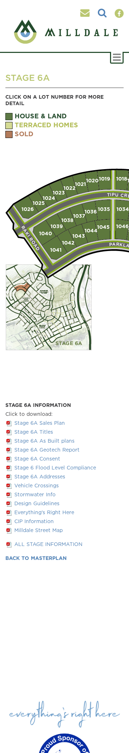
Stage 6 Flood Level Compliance (55, 467)
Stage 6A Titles (33, 431)
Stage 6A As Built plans (44, 440)
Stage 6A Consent (37, 458)
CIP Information (34, 521)
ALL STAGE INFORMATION (48, 544)
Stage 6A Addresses (39, 476)
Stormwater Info (35, 494)
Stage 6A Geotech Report (47, 449)
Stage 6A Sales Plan (39, 422)
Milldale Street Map (38, 530)
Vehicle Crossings (36, 485)
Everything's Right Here (44, 512)
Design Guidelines (36, 503)
